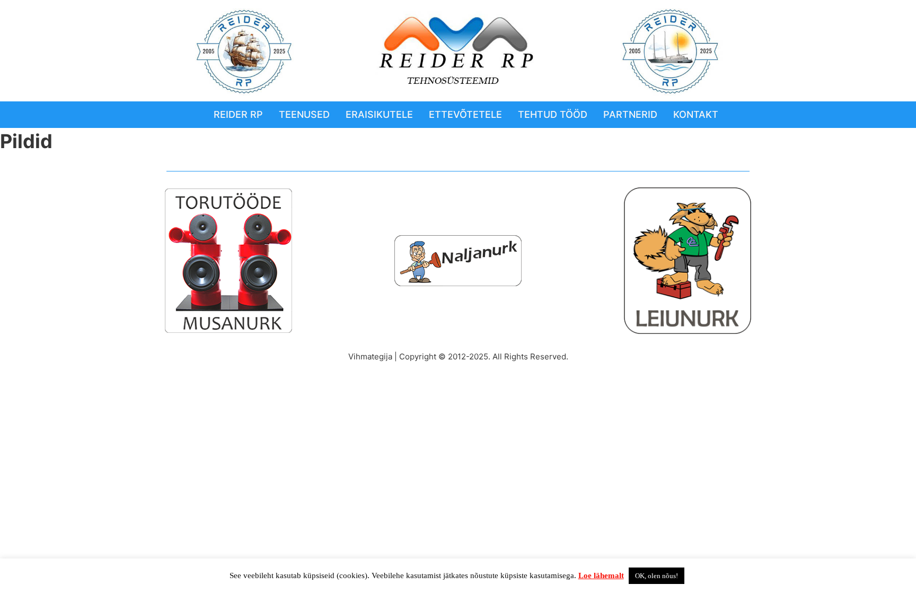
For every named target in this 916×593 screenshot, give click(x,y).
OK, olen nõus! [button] (656, 576)
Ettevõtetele (465, 114)
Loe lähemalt (601, 575)
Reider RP (238, 114)
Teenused (304, 114)
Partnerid (630, 114)
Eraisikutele (379, 114)
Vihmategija (370, 356)
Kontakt (695, 114)
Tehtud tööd (552, 114)
